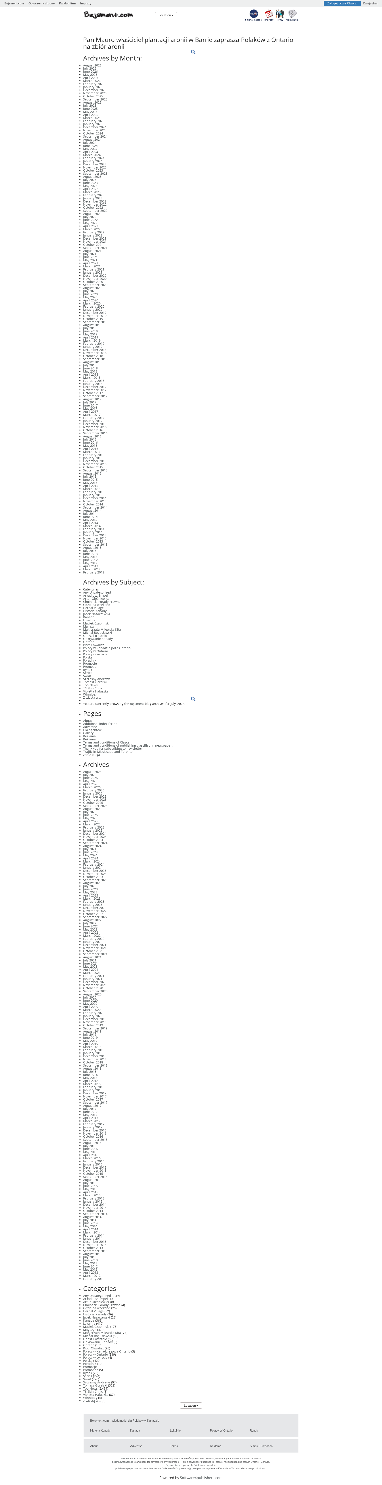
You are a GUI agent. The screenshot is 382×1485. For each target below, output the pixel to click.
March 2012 (92, 569)
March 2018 (92, 377)
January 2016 (92, 458)
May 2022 (90, 223)
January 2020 (92, 309)
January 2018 (92, 384)
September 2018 (95, 359)
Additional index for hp (100, 724)
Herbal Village (93, 608)
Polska (87, 657)
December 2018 (94, 350)
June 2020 (90, 294)
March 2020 (92, 303)
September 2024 (95, 136)
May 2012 (90, 563)
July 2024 (89, 142)
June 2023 (90, 183)
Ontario (88, 642)
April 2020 (90, 300)
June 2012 (90, 560)
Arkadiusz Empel (95, 595)
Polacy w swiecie (95, 654)
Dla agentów (92, 730)
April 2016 (90, 448)
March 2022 (92, 229)
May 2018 (90, 371)
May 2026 (90, 74)
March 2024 (92, 155)
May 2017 (90, 408)
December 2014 (94, 498)
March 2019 (92, 340)
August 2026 (92, 65)
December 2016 (94, 424)
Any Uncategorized (97, 592)
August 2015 (92, 473)
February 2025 (93, 121)
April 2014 (90, 523)
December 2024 (94, 127)
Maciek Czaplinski (96, 623)
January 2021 (92, 272)
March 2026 (92, 81)
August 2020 (92, 288)
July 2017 (89, 402)
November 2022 (95, 204)
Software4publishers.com (201, 1477)
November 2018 (95, 353)
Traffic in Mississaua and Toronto (107, 751)
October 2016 (93, 430)
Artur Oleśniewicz (96, 598)
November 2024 (95, 130)
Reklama (89, 736)
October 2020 (93, 282)
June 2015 (90, 479)
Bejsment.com (14, 3)
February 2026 (93, 84)
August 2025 (92, 102)
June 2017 (90, 405)
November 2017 (95, 390)
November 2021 (95, 241)
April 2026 (90, 78)
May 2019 (90, 334)
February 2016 (93, 455)
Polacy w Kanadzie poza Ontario (106, 648)
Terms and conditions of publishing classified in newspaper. (128, 745)
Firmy (280, 19)
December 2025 (94, 90)
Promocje (90, 663)
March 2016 (92, 452)
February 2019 (93, 343)
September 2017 (95, 396)
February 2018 (93, 380)
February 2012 (93, 572)
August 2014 (92, 510)
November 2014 (95, 501)
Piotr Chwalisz (93, 645)
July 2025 (89, 105)
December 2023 (94, 164)
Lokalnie (89, 620)
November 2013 (95, 538)
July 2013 (89, 551)
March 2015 (92, 489)
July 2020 (89, 291)
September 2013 (95, 544)
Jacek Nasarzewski (96, 614)
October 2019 (93, 319)
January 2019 (92, 346)
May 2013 (90, 557)
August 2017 (92, 399)
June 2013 (90, 554)
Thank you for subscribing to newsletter (112, 748)
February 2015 (93, 492)
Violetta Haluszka (95, 691)
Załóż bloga (91, 755)
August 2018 (92, 362)
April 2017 (90, 411)
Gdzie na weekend (96, 605)
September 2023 (95, 173)
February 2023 (93, 195)
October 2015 (93, 467)
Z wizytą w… (92, 697)
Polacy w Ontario (95, 651)
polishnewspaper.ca (123, 1461)
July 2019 (89, 328)
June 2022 (90, 220)
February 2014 (93, 529)
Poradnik (89, 660)
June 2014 (90, 517)
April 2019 (90, 337)
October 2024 (93, 133)
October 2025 (93, 96)
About (87, 721)
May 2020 (90, 297)
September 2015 (95, 470)
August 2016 (92, 436)
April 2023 (90, 189)
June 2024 (90, 146)
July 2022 (89, 217)
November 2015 (95, 464)
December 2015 (94, 461)
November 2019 (95, 316)
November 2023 (95, 167)
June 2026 (90, 71)
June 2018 (90, 368)
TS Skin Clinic (93, 688)
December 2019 (94, 312)
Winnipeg (90, 694)
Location (165, 15)
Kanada (88, 617)
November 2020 (95, 278)
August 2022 (92, 214)
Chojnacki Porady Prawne (101, 602)
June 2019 (90, 331)
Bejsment (137, 704)
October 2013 (93, 541)
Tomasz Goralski (95, 682)
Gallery (88, 733)
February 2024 (93, 158)
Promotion (90, 666)
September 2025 (95, 99)
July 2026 (89, 68)
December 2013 (94, 535)
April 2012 (90, 566)
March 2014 (92, 526)
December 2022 (94, 201)
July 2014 (89, 513)
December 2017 (94, 387)
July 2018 (89, 365)
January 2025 (92, 124)
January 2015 (92, 495)
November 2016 (95, 427)
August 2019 (92, 325)
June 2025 (90, 108)
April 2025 (90, 115)
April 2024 (90, 152)
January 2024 (92, 161)
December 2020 (94, 275)
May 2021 (90, 260)
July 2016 (89, 439)
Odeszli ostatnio (95, 636)
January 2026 (92, 87)
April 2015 (90, 486)
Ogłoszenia (292, 19)
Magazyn (89, 626)
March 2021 (92, 266)
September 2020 (95, 285)
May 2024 (90, 149)
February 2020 (93, 306)
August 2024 (92, 139)
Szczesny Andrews (96, 679)
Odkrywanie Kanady (98, 639)
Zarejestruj (370, 3)
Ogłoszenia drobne (42, 3)
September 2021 (95, 248)
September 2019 (95, 322)
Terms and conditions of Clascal (106, 742)
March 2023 (92, 192)
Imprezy (85, 3)
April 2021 (90, 263)
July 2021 (89, 254)
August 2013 (92, 547)
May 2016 (90, 445)
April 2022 (90, 226)
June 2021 (90, 257)
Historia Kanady (95, 611)
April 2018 (90, 374)
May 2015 (90, 482)
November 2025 (95, 93)
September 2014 (95, 507)
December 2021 (94, 238)
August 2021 (92, 251)
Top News (90, 685)
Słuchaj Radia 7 (253, 19)
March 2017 (92, 414)
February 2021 (93, 269)
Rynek (87, 670)
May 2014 (90, 520)
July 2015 (89, 476)
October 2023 (93, 170)
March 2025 (92, 118)
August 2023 (92, 176)
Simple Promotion (261, 1446)
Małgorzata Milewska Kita (102, 629)
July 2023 (89, 180)
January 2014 (92, 532)
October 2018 (93, 356)
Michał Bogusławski (97, 632)
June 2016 (90, 442)
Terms (174, 1446)
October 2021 (93, 244)
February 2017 (93, 418)
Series (87, 673)
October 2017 (93, 393)
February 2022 (93, 232)
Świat (87, 676)
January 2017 (92, 421)
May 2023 (90, 186)
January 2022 (92, 235)
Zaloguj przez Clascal (342, 3)
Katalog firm (67, 3)
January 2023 (92, 198)
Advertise (90, 727)
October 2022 (93, 207)
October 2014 (93, 504)
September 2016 (95, 433)
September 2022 (95, 210)
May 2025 (90, 112)
